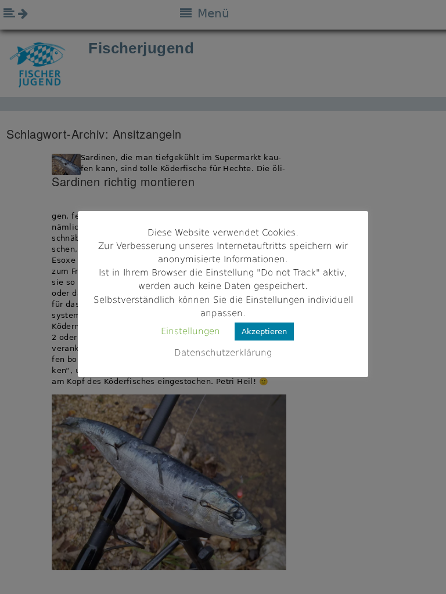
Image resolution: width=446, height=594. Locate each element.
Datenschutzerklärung (223, 352)
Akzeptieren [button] (264, 331)
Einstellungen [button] (190, 331)
